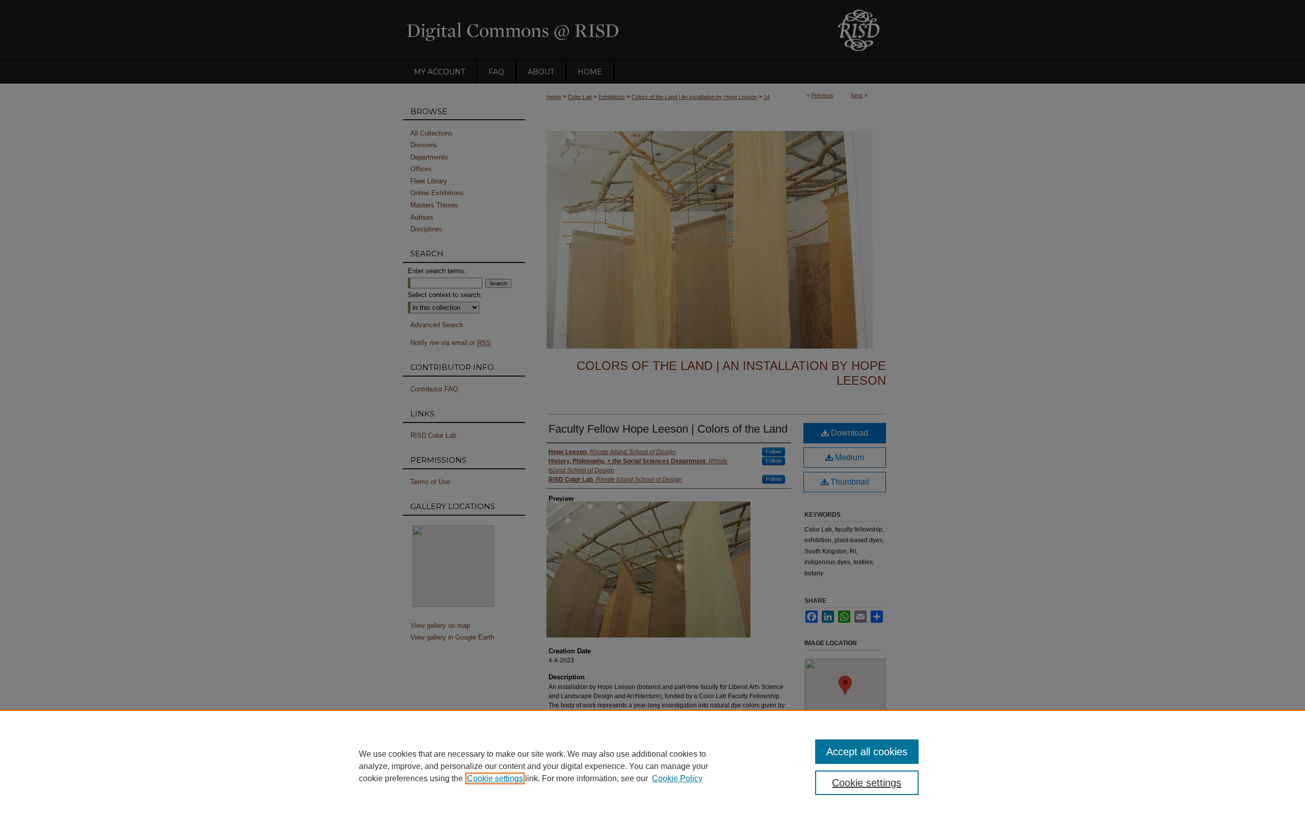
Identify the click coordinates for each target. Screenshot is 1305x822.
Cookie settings (495, 778)
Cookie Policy (677, 778)
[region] (652, 766)
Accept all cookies (866, 751)
